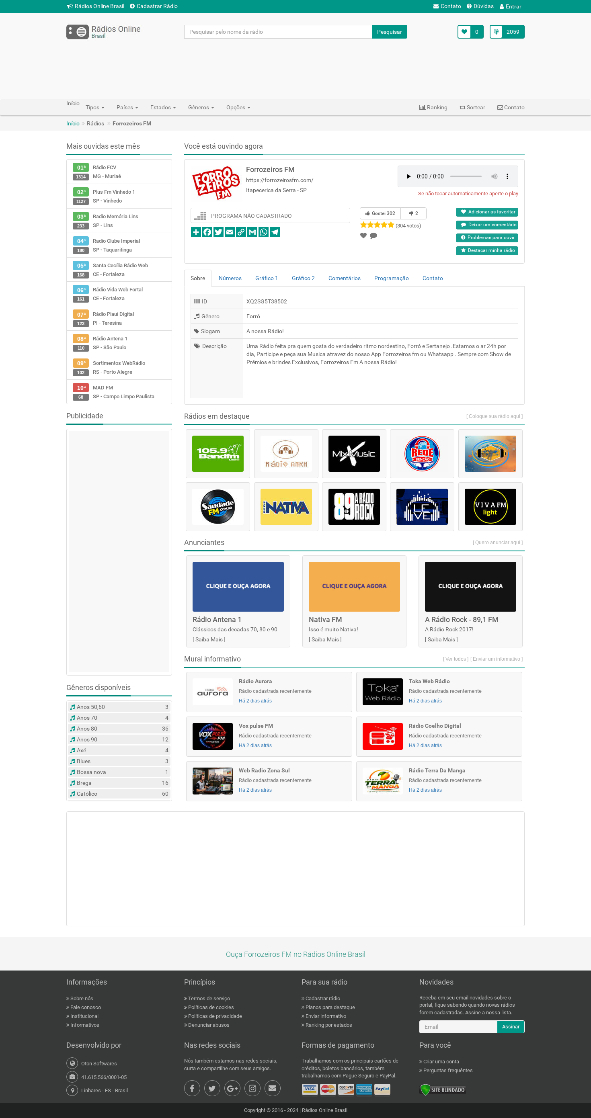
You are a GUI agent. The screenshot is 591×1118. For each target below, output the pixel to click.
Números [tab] (230, 278)
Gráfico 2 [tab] (303, 278)
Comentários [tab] (344, 278)
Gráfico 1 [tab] (266, 278)
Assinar (510, 1027)
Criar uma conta (440, 1062)
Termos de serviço (208, 998)
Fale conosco (85, 1007)
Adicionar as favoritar (490, 212)
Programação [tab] (391, 278)
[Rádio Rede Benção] (422, 454)
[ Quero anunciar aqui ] (498, 542)
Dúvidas (484, 6)
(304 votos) (408, 226)
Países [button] (125, 107)
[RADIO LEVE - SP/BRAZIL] (422, 507)
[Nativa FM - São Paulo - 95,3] (286, 507)
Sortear (475, 107)
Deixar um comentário (491, 224)
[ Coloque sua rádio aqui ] (494, 416)
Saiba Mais (209, 639)
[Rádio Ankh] (286, 454)
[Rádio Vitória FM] (490, 454)
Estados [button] (161, 107)
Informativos (84, 1025)
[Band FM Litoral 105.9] (218, 454)
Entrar (513, 6)
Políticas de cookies (210, 1007)
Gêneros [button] (199, 107)
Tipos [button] (93, 107)
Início (73, 123)
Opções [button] (236, 107)
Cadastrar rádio (322, 998)
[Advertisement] (295, 69)
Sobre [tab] (198, 278)
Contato (451, 6)
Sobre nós (81, 998)
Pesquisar (389, 32)
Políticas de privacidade (214, 1016)
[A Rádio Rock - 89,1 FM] (354, 507)
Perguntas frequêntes (447, 1070)
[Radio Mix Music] (354, 454)
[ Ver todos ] (455, 659)
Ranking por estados (328, 1025)
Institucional (83, 1016)
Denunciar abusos (208, 1025)
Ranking (436, 107)
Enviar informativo (325, 1016)
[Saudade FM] (218, 507)
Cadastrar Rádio (157, 6)
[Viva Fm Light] (490, 507)
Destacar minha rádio (490, 250)
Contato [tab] (433, 278)
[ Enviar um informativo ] (496, 659)
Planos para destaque (329, 1007)
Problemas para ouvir (490, 237)
